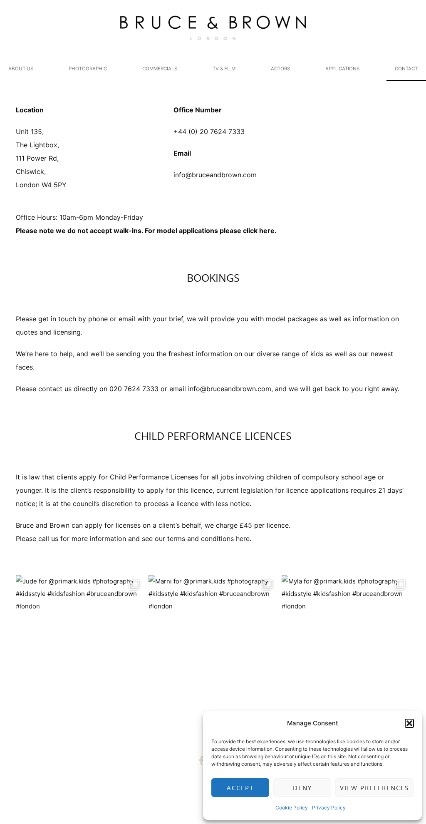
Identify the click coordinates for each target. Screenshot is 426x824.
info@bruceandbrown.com (215, 175)
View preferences (374, 788)
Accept (240, 788)
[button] (409, 723)
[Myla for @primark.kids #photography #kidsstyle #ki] (346, 639)
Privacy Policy (329, 807)
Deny (302, 788)
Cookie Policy (291, 807)
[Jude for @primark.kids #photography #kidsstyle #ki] (80, 639)
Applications (342, 69)
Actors (280, 69)
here (267, 230)
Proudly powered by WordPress (175, 803)
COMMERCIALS (159, 69)
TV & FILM (224, 69)
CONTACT (406, 69)
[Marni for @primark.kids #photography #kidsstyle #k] (213, 639)
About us (20, 69)
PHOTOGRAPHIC (88, 69)
